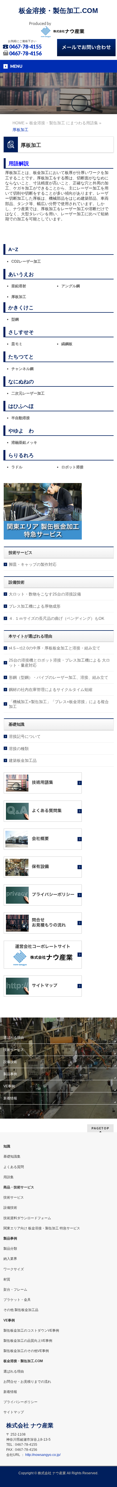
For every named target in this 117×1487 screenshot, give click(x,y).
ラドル (16, 467)
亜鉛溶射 (18, 286)
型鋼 (15, 319)
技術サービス (13, 1050)
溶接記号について (25, 736)
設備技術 (10, 1062)
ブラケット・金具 (17, 1300)
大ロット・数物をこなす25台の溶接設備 (45, 594)
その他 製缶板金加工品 (20, 1310)
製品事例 (10, 1074)
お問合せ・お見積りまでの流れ (27, 1382)
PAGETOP (100, 1128)
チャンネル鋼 (22, 369)
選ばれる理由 (13, 1038)
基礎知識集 (11, 1156)
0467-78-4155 (25, 47)
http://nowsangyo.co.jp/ (42, 1455)
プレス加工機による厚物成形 (34, 606)
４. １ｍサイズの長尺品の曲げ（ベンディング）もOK (56, 618)
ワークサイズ (13, 1269)
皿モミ (16, 344)
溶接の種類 (19, 748)
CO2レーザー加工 (26, 261)
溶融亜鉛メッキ (24, 442)
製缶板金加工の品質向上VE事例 (27, 1341)
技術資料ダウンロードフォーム (27, 1218)
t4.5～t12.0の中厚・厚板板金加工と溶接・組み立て (54, 648)
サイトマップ (13, 1412)
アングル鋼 (70, 286)
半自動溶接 (20, 418)
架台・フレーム (15, 1290)
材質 (6, 1279)
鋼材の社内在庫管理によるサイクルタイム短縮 (50, 689)
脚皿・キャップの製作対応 (33, 564)
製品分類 (10, 1249)
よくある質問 (13, 1167)
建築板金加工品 (23, 760)
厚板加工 (18, 297)
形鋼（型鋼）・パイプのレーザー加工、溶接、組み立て (58, 677)
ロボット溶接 (72, 467)
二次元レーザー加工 (28, 393)
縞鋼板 (66, 344)
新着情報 (10, 1098)
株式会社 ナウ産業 (52, 1473)
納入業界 (10, 1259)
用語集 (8, 1177)
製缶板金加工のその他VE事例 (26, 1351)
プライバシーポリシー (20, 1402)
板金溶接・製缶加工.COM (58, 10)
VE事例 (9, 1086)
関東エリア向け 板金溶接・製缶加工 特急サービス (41, 1228)
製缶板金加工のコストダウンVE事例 (31, 1330)
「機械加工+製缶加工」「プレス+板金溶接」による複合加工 (59, 704)
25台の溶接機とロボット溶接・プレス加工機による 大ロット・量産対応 (59, 663)
